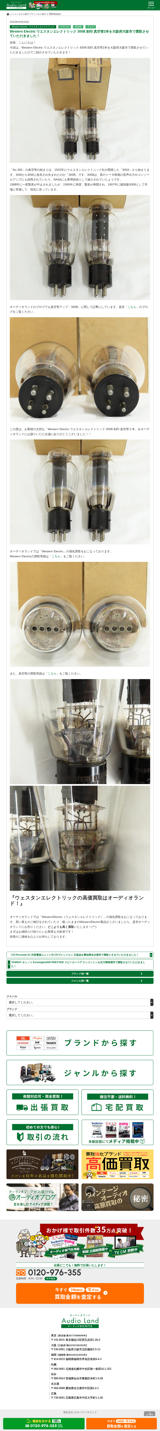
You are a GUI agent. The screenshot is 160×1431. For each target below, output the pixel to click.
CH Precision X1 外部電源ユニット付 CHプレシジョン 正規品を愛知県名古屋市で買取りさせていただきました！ (75, 954)
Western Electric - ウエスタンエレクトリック (33, 27)
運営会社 (68, 1412)
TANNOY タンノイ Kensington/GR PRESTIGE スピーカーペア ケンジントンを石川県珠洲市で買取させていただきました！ (78, 964)
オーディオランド (87, 1412)
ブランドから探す (38, 14)
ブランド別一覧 (80, 973)
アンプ (91, 27)
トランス (64, 27)
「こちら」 (132, 307)
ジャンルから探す (20, 14)
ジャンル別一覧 (80, 980)
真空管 (78, 27)
